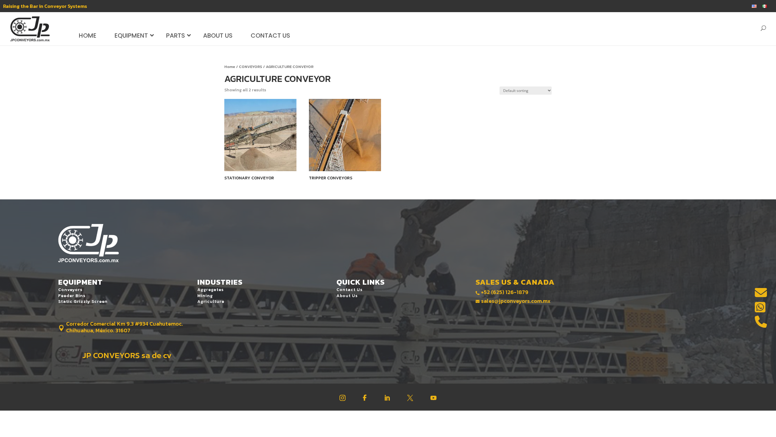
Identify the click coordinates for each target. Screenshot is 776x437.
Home (229, 66)
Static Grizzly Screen (83, 301)
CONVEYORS (250, 66)
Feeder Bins (71, 296)
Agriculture (210, 301)
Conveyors (70, 289)
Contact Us (349, 289)
